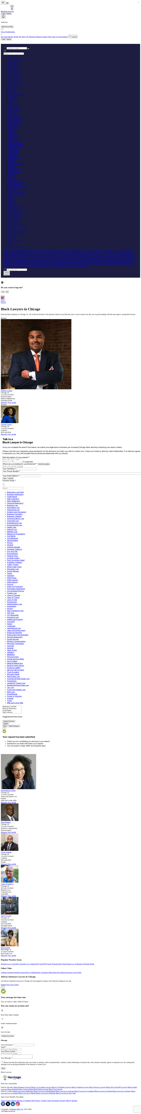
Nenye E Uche (6, 916)
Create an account (7, 1036)
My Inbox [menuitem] (22, 37)
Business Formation (15, 77)
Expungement (13, 113)
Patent (10, 176)
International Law (14, 180)
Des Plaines (61, 972)
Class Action (12, 200)
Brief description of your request (16, 457)
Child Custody (13, 136)
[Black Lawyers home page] (12, 9)
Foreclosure (12, 227)
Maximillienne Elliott (8, 790)
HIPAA (68, 1101)
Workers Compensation (16, 192)
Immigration (12, 160)
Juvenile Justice (13, 117)
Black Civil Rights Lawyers (61, 1087)
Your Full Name (9, 469)
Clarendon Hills (46, 972)
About (3, 1101)
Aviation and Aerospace (16, 75)
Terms (49, 1101)
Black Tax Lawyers (55, 1089)
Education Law (13, 126)
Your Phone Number (11, 471)
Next (4, 478)
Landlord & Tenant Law (16, 229)
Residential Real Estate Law (18, 231)
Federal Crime (13, 115)
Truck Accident (13, 219)
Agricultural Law (14, 73)
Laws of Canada (13, 150)
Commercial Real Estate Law (18, 225)
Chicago (3, 302)
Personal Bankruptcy (15, 67)
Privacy (10, 103)
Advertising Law (14, 71)
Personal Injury (13, 205)
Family (10, 130)
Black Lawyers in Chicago (64, 1091)
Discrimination (13, 101)
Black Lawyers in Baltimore (23, 1091)
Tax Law (11, 233)
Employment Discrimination (18, 186)
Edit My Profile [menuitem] (13, 37)
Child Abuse (12, 134)
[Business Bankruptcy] (12, 709)
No (7, 292)
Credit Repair (12, 61)
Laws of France (13, 152)
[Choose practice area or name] (28, 48)
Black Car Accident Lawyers (41, 1087)
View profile (11, 402)
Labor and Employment (16, 182)
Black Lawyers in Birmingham (44, 1091)
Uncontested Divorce (15, 146)
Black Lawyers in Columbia (84, 1091)
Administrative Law (15, 158)
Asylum (10, 162)
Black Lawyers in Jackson (121, 1091)
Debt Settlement (13, 65)
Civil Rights (12, 97)
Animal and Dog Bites (16, 207)
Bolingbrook (36, 972)
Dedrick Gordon (6, 391)
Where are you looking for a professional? (20, 464)
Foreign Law (12, 148)
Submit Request (14, 726)
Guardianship (12, 239)
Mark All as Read (7, 27)
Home (3, 296)
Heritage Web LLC (17, 1109)
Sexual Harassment (14, 188)
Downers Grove (72, 972)
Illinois (3, 301)
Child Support (13, 138)
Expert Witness (13, 128)
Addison (4, 972)
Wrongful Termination (15, 194)
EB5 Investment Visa (15, 164)
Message (4, 402)
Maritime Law (13, 93)
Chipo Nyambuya (7, 884)
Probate (10, 243)
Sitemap (74, 1101)
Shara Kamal (5, 948)
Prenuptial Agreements (16, 144)
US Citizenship (13, 168)
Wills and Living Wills (15, 247)
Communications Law (15, 81)
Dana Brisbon (6, 822)
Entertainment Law (14, 85)
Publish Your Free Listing (10, 985)
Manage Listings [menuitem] (41, 37)
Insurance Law (13, 170)
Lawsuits (11, 196)
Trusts (10, 245)
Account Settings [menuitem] (62, 37)
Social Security (13, 190)
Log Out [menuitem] (74, 37)
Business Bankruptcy (15, 59)
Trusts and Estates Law (16, 235)
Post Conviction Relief (16, 119)
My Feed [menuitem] (4, 37)
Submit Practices (8, 721)
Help (33, 1101)
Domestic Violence (14, 109)
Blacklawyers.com (7, 11)
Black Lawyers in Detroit (103, 1091)
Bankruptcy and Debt (15, 57)
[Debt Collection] (12, 712)
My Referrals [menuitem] (30, 37)
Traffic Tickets (13, 123)
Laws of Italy (12, 154)
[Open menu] (3, 2)
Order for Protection (15, 142)
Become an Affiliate (24, 1101)
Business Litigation (14, 79)
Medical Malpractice (15, 211)
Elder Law (11, 237)
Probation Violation (14, 121)
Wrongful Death (13, 221)
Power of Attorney (14, 241)
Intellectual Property (15, 172)
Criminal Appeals (14, 107)
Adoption (11, 132)
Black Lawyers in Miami (27, 1093)
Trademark (11, 178)
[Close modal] (3, 987)
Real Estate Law (13, 223)
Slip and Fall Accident (15, 217)
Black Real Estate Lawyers (38, 1089)
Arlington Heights (13, 972)
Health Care (12, 89)
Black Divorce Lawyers (97, 1087)
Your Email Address (11, 476)
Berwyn (28, 972)
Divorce (11, 140)
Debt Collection (13, 63)
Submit (5, 723)
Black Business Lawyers (22, 1087)
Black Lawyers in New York (66, 1093)
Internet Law (12, 91)
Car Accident (12, 209)
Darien (54, 972)
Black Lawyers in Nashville (45, 1093)
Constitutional (13, 99)
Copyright (11, 174)
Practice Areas (9, 480)
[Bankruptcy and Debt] (12, 707)
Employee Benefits (14, 184)
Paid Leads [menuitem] (52, 37)
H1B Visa (11, 166)
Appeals (11, 198)
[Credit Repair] (12, 710)
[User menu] (2, 34)
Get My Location (44, 464)
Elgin (79, 972)
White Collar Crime (15, 124)
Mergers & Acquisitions (16, 95)
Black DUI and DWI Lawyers (116, 1087)
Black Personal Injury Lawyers (18, 1089)
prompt (11, 478)
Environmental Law (15, 87)
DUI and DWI (13, 111)
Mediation (11, 203)
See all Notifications (8, 32)
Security (62, 1101)
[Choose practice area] (3, 483)
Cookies (44, 1101)
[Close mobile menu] (7, 3)
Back (5, 726)
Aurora (22, 972)
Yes (3, 292)
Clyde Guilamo (6, 852)
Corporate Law (13, 83)
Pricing (14, 1101)
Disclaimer (55, 1101)
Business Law (13, 69)
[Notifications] (3, 17)
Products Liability (14, 215)
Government (12, 156)
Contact (8, 1101)
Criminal (11, 105)
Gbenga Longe (6, 424)
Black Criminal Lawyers (80, 1087)
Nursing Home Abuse (15, 213)
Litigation (11, 202)
